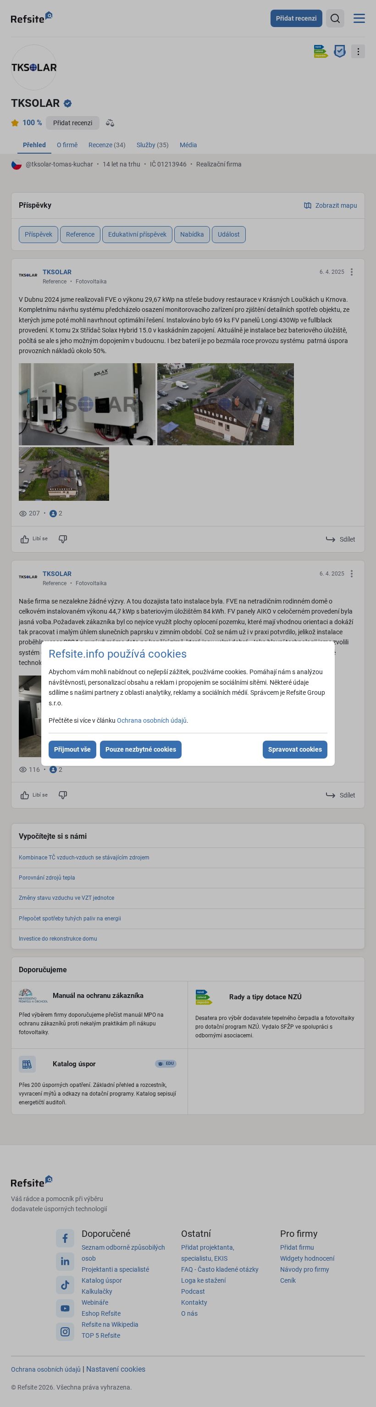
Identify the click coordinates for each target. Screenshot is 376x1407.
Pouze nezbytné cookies (140, 749)
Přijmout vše (72, 749)
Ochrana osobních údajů (152, 720)
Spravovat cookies (295, 749)
